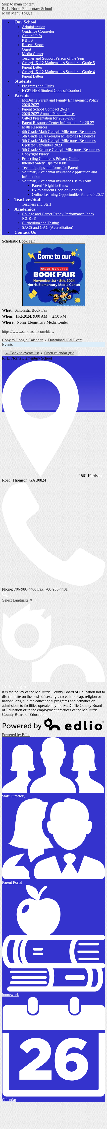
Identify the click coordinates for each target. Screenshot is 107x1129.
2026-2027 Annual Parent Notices (48, 114)
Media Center (32, 54)
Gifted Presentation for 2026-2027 (49, 118)
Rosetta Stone (33, 45)
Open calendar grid (59, 353)
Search (5, 595)
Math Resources (34, 127)
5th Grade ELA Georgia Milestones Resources (58, 136)
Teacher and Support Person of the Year (53, 58)
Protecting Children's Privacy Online (50, 158)
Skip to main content (18, 4)
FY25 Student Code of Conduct (57, 190)
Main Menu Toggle (17, 13)
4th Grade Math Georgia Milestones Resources (59, 131)
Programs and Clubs (38, 86)
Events (7, 344)
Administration (33, 27)
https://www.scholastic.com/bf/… (28, 331)
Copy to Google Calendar (22, 340)
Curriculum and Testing (40, 223)
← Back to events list (22, 353)
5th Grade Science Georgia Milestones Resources (61, 149)
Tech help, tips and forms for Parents (50, 167)
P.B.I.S (27, 40)
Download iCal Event (65, 340)
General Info (32, 36)
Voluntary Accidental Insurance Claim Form (56, 181)
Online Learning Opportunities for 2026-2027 (68, 194)
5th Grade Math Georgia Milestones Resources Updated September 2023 (59, 142)
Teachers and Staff (36, 204)
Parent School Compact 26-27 (45, 109)
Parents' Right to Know (50, 185)
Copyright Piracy (35, 154)
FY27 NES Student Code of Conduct (51, 90)
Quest (26, 49)
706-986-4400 (25, 589)
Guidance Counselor (38, 31)
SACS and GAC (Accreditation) (47, 227)
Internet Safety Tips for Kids (44, 163)
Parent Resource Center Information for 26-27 (58, 123)
